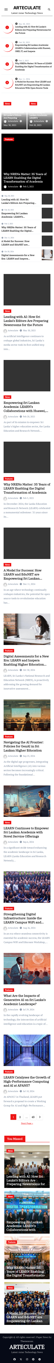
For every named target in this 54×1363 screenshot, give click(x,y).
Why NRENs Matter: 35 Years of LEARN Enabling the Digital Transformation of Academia (33, 66)
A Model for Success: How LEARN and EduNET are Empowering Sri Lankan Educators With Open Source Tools (33, 84)
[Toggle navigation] (6, 9)
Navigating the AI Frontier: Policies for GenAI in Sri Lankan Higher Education (23, 746)
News (7, 103)
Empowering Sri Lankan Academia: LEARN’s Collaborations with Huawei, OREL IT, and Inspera (33, 48)
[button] (48, 161)
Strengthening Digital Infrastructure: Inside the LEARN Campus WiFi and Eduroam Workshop (23, 920)
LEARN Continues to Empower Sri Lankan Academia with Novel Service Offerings (26, 832)
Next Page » (27, 1123)
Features (9, 478)
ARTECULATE (27, 7)
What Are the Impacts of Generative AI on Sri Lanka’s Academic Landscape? (25, 999)
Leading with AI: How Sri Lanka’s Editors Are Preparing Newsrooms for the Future (33, 29)
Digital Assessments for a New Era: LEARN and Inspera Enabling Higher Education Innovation (26, 662)
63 (33, 1117)
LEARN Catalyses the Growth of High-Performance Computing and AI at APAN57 (27, 1081)
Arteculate (13, 121)
